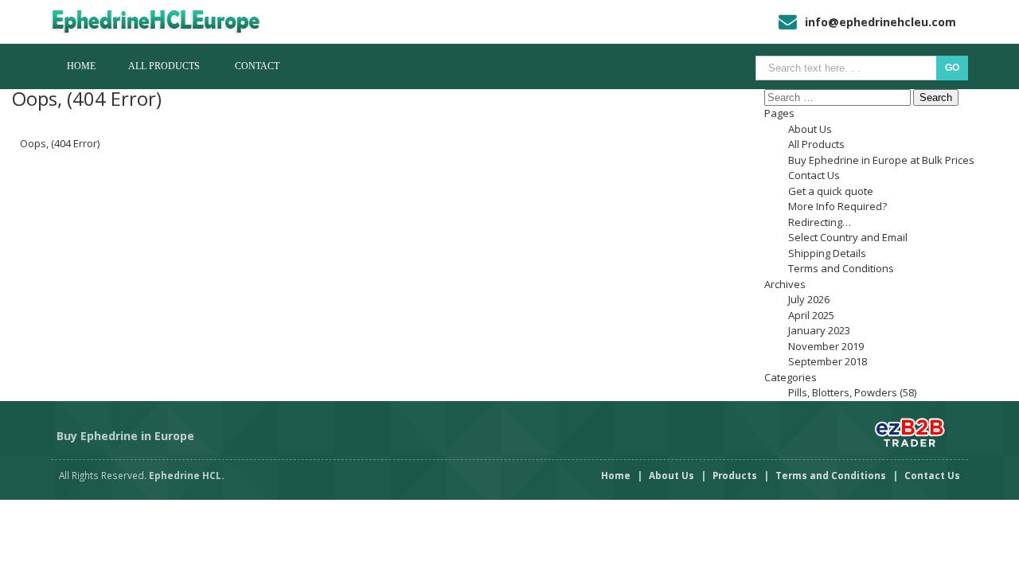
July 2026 (809, 299)
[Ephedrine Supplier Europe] (169, 22)
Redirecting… (819, 222)
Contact (257, 66)
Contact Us (814, 175)
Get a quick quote (830, 191)
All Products (164, 66)
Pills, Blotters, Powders (842, 392)
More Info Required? (837, 206)
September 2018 (827, 361)
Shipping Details (827, 253)
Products (735, 475)
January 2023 (819, 330)
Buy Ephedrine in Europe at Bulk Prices (881, 160)
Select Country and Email (848, 237)
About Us (810, 129)
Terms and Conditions (841, 268)
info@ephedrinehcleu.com (880, 21)
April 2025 (811, 315)
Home (81, 66)
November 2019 (826, 346)
